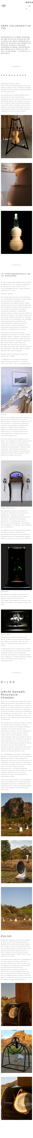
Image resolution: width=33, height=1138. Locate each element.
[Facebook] (26, 2)
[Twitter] (32, 2)
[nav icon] (30, 6)
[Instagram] (28, 2)
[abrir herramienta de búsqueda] (26, 8)
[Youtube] (30, 2)
